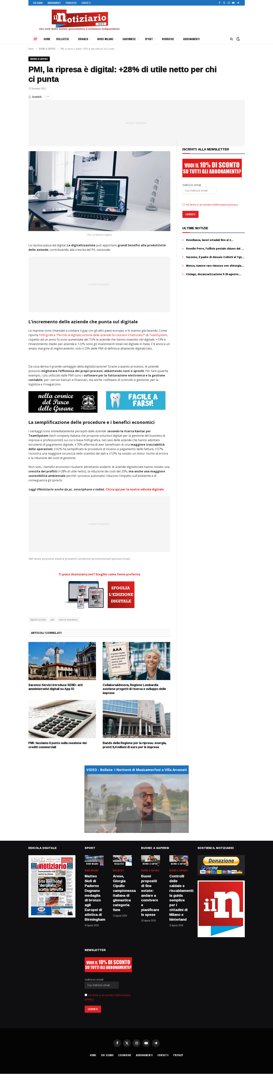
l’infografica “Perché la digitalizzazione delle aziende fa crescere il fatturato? (91, 335)
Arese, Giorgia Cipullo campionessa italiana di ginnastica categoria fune (122, 893)
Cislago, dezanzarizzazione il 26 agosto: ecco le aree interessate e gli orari (212, 274)
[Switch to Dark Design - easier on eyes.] (237, 39)
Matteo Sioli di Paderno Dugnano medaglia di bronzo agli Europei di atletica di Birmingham (94, 898)
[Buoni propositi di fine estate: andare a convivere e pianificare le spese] (150, 860)
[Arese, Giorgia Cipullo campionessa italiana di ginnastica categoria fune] (122, 860)
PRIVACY (178, 1055)
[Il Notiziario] (79, 20)
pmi (52, 619)
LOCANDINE (124, 1055)
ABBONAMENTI (54, 3)
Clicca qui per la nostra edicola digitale (135, 489)
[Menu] (35, 39)
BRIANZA (83, 39)
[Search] (231, 39)
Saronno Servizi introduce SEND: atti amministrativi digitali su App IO (55, 687)
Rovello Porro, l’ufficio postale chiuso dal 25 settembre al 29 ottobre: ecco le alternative (215, 248)
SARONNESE (129, 39)
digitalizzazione (38, 619)
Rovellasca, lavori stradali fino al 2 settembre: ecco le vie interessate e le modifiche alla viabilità (212, 240)
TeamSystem (158, 335)
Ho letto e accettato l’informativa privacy (212, 204)
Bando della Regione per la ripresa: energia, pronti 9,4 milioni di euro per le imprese (134, 745)
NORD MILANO (105, 39)
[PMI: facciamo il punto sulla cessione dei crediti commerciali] (62, 719)
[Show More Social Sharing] (48, 97)
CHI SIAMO (38, 3)
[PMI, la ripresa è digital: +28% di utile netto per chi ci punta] (99, 191)
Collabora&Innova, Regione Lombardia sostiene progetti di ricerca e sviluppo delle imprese (134, 689)
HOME (47, 39)
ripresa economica (68, 619)
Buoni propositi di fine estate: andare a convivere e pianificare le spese (150, 895)
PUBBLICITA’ (71, 3)
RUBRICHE (168, 39)
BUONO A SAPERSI (39, 58)
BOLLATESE (62, 39)
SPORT (149, 39)
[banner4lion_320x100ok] (63, 402)
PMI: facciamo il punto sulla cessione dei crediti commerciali (57, 745)
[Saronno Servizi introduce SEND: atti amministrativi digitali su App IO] (62, 661)
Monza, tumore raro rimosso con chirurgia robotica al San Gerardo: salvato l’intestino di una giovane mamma (214, 266)
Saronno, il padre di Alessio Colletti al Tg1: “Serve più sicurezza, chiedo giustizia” (214, 257)
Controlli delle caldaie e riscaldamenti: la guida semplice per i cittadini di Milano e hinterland (178, 898)
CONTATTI (86, 3)
